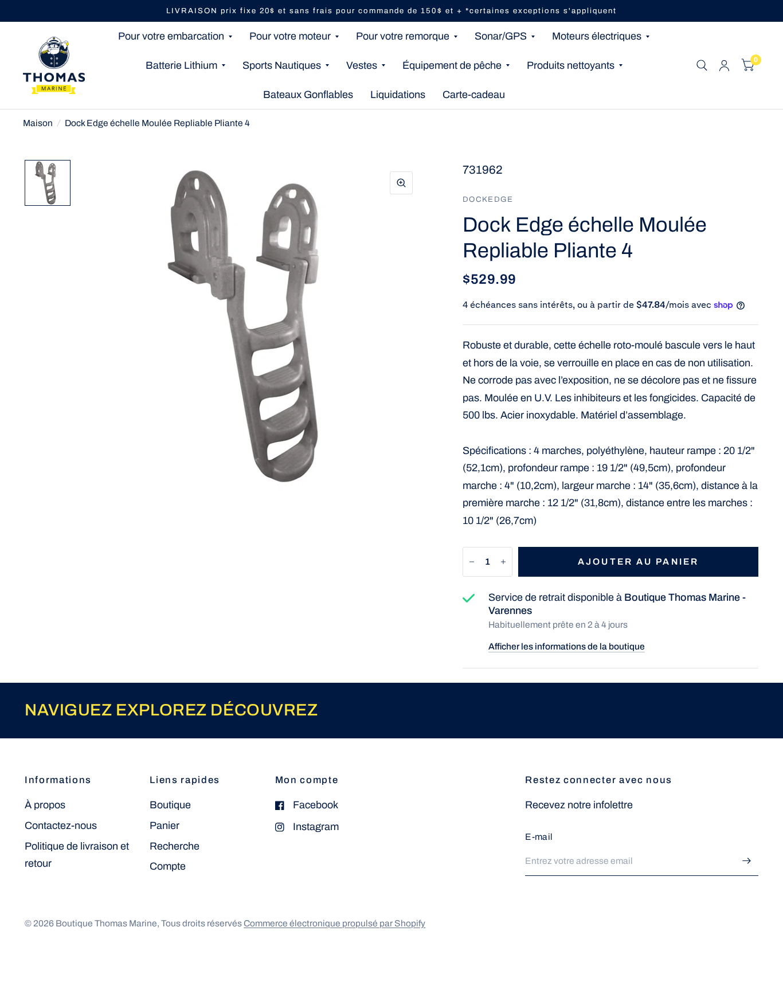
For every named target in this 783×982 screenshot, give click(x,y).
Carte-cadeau (474, 94)
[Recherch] (702, 65)
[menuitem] (175, 36)
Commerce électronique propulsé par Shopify (334, 923)
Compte (168, 866)
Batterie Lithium (181, 65)
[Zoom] (401, 182)
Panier (164, 825)
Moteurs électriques (596, 36)
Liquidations (397, 94)
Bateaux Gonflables (308, 94)
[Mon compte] (724, 65)
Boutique (170, 805)
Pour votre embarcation (171, 36)
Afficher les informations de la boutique (566, 646)
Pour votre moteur (290, 36)
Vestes (361, 65)
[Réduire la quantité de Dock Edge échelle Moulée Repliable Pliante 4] (471, 561)
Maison (38, 123)
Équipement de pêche (452, 65)
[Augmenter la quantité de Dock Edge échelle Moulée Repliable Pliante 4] (503, 561)
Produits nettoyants (570, 65)
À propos (45, 805)
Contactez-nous (61, 825)
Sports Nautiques (281, 65)
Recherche (174, 846)
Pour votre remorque (402, 36)
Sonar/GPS (501, 36)
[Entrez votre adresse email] (746, 861)
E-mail (539, 837)
